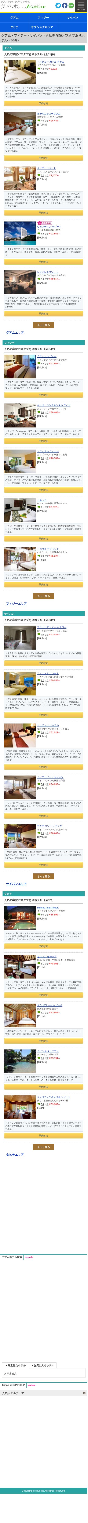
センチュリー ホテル (48, 725)
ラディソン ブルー (46, 356)
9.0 (42, 556)
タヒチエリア (15, 1154)
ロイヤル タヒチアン (48, 1051)
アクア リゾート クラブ (49, 826)
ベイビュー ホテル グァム (50, 62)
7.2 (42, 175)
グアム (14, 17)
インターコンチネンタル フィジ (53, 405)
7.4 (42, 279)
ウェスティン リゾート (49, 226)
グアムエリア (15, 332)
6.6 (42, 1058)
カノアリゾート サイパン (50, 777)
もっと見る (43, 325)
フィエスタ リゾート (48, 673)
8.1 (42, 507)
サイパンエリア (16, 884)
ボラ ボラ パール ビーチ (49, 1005)
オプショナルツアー (43, 27)
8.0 (42, 458)
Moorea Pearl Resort (48, 907)
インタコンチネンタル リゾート (53, 1097)
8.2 (42, 233)
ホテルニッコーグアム (48, 113)
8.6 (42, 412)
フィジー (43, 17)
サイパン (72, 17)
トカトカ (42, 500)
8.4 (42, 363)
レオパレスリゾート (47, 272)
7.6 (42, 120)
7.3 (42, 69)
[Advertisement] (43, 1206)
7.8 (42, 732)
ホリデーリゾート (46, 168)
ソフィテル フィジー (48, 451)
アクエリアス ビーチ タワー (51, 627)
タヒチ (14, 27)
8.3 (42, 833)
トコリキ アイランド (48, 549)
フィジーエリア (16, 603)
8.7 (42, 1012)
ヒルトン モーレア (46, 956)
